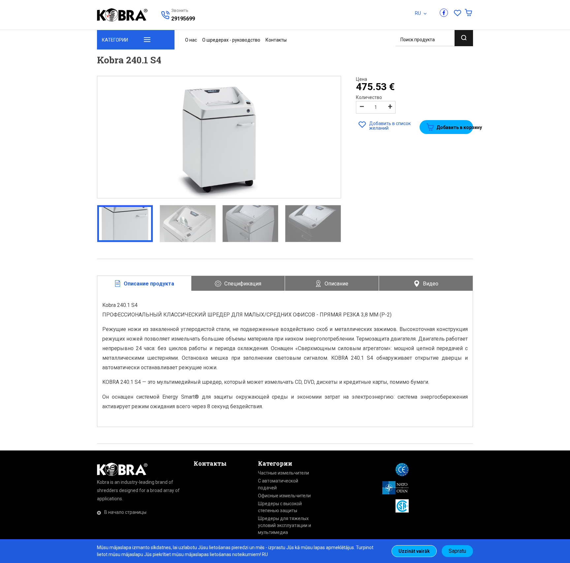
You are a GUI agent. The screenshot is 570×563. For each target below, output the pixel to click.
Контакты (276, 40)
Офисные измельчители (284, 495)
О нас (191, 40)
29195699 (183, 19)
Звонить (178, 10)
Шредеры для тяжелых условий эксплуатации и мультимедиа (284, 525)
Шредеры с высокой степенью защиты (280, 507)
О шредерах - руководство (231, 40)
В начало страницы (125, 512)
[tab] (144, 283)
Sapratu (457, 551)
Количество (369, 97)
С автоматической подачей (278, 484)
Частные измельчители (283, 473)
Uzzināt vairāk (414, 551)
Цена (361, 79)
